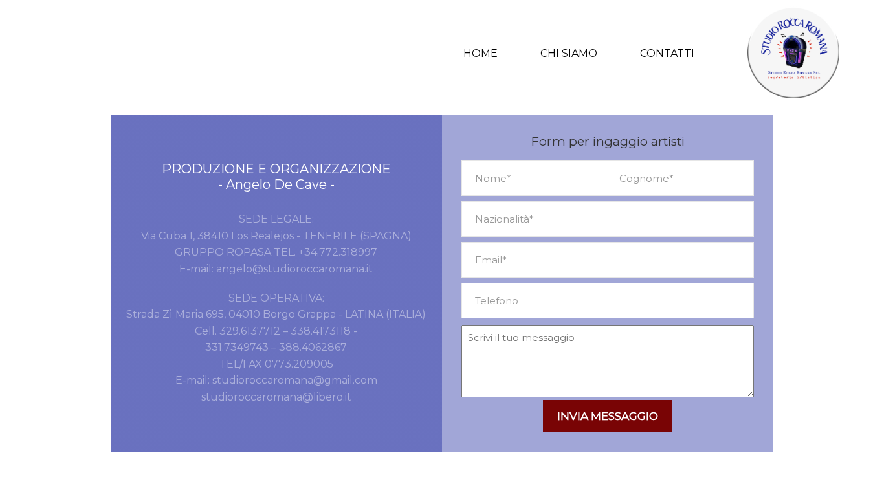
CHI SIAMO (568, 53)
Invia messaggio (607, 416)
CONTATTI (667, 53)
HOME (480, 53)
